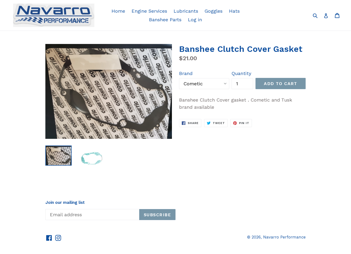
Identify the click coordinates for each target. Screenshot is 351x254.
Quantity (241, 73)
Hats (234, 11)
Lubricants (186, 11)
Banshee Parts (165, 19)
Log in (195, 19)
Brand (185, 73)
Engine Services (149, 11)
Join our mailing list (65, 202)
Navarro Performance (284, 237)
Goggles (214, 11)
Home (118, 11)
